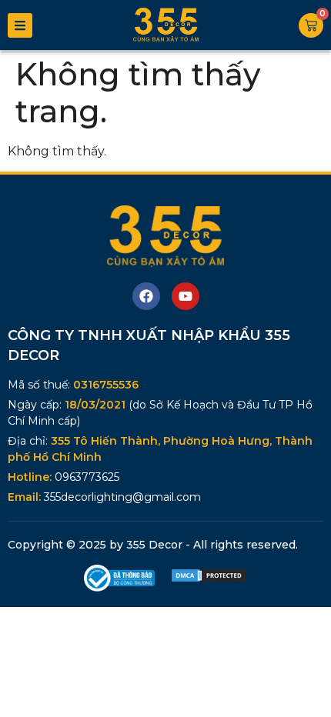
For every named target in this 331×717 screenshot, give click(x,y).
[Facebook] (146, 296)
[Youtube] (185, 296)
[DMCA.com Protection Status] (208, 579)
